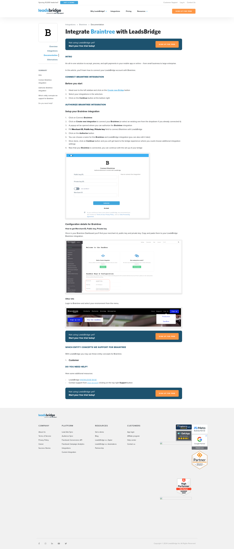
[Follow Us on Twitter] (66, 543)
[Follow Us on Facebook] (39, 543)
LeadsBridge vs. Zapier (103, 440)
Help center (131, 440)
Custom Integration (69, 452)
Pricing (128, 11)
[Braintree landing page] (48, 32)
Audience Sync (67, 436)
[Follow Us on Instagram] (45, 543)
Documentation (51, 55)
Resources (141, 11)
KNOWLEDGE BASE (88, 379)
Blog (96, 436)
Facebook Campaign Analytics (73, 444)
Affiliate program (133, 436)
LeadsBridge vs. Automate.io (106, 444)
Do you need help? (46, 103)
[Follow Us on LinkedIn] (52, 543)
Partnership (99, 448)
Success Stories (45, 448)
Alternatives (52, 59)
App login (130, 432)
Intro (40, 75)
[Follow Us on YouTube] (59, 543)
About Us (42, 432)
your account (92, 382)
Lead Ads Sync (67, 432)
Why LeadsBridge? (97, 11)
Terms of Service (45, 436)
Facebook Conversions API (72, 440)
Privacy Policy (44, 440)
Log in (182, 2)
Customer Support (170, 2)
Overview (53, 46)
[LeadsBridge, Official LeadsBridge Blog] (51, 11)
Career (41, 444)
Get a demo (99, 432)
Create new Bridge (115, 90)
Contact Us (191, 2)
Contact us (131, 444)
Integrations (115, 11)
